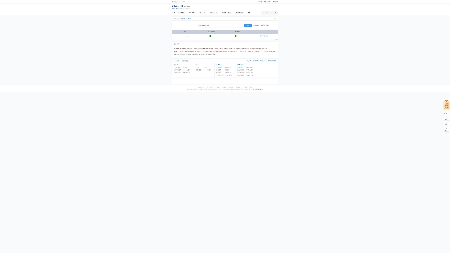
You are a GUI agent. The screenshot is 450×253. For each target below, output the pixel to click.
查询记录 (255, 25)
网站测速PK (256, 60)
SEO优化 (181, 13)
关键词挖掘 (228, 67)
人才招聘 (245, 87)
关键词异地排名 (272, 60)
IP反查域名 (198, 70)
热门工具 (202, 13)
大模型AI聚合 (226, 13)
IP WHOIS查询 (207, 70)
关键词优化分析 (220, 75)
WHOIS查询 (177, 67)
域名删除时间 (177, 72)
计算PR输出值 (264, 36)
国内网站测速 (240, 70)
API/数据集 (239, 13)
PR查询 (189, 18)
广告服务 (216, 87)
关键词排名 (219, 67)
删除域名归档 (186, 72)
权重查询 (191, 13)
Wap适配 (249, 60)
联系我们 (209, 87)
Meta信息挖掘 (228, 75)
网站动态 (231, 87)
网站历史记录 (249, 70)
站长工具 (183, 18)
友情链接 (223, 87)
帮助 (251, 87)
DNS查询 (185, 67)
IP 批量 (205, 67)
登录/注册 (275, 1)
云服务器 (259, 89)
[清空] (242, 25)
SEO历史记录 (249, 72)
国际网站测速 (240, 72)
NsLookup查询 (186, 70)
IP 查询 (197, 67)
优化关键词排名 (265, 25)
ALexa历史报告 (250, 75)
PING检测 (239, 67)
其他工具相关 (185, 61)
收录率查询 (228, 72)
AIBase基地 (213, 13)
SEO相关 (176, 61)
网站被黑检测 (249, 67)
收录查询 (218, 72)
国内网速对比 (240, 75)
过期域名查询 (263, 60)
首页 (173, 13)
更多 (249, 13)
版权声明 (238, 87)
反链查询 (218, 70)
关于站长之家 (201, 87)
